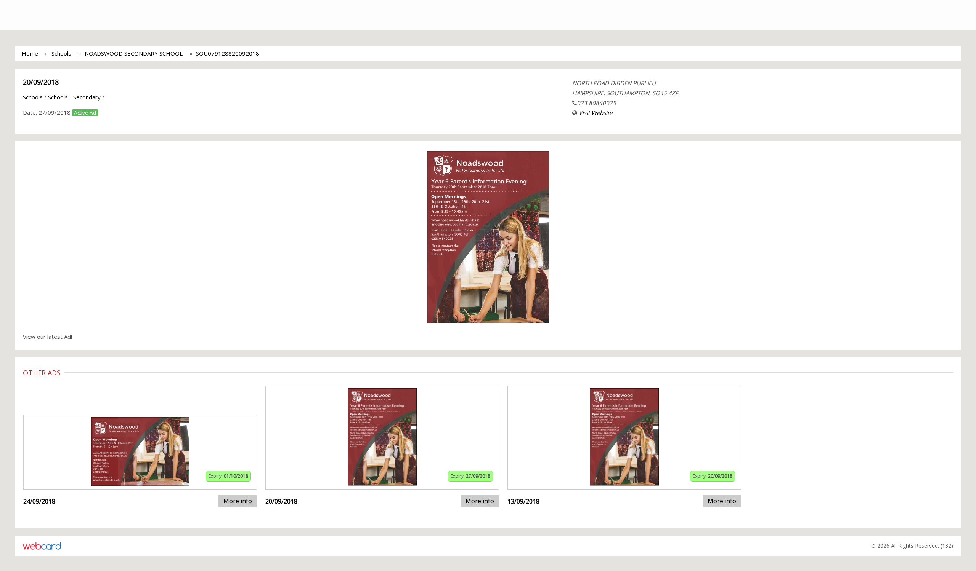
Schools (61, 53)
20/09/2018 (41, 81)
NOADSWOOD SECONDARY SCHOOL (134, 53)
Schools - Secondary (74, 97)
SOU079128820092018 (227, 53)
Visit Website (595, 112)
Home (30, 53)
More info (237, 501)
